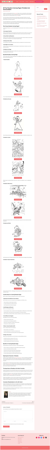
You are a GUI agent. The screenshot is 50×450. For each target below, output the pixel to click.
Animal (17, 1)
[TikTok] (46, 437)
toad (8, 363)
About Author (20, 438)
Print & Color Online (18, 78)
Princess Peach (17, 357)
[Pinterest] (36, 437)
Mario (17, 15)
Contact (19, 443)
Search (38, 7)
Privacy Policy (20, 439)
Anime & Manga (22, 1)
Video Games (32, 1)
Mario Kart (10, 374)
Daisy (20, 357)
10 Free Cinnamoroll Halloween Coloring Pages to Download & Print (42, 16)
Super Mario (15, 13)
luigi (9, 363)
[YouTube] (43, 437)
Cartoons (27, 1)
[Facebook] (41, 437)
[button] (39, 1)
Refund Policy (20, 441)
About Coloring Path (20, 437)
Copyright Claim (20, 442)
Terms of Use (20, 440)
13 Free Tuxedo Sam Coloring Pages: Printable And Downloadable (42, 26)
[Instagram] (39, 437)
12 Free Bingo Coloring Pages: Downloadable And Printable (41, 21)
